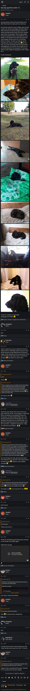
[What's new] (24, 2)
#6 (28, 439)
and (8, 360)
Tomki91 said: (5, 480)
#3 (28, 346)
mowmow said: (5, 442)
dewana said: (5, 521)
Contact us (3, 685)
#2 (28, 330)
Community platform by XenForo (13, 689)
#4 (28, 371)
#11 (28, 576)
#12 (28, 605)
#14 (28, 643)
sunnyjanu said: (5, 374)
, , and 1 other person (14, 319)
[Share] (26, 19)
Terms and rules (11, 685)
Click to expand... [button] (15, 592)
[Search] (28, 2)
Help (25, 685)
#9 (28, 518)
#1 (28, 19)
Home (2, 686)
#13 (28, 627)
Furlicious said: (5, 382)
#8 (28, 502)
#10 (28, 537)
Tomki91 (4, 10)
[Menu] (2, 2)
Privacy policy (19, 685)
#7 (28, 477)
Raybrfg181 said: (6, 661)
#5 (28, 409)
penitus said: (5, 608)
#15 (28, 658)
